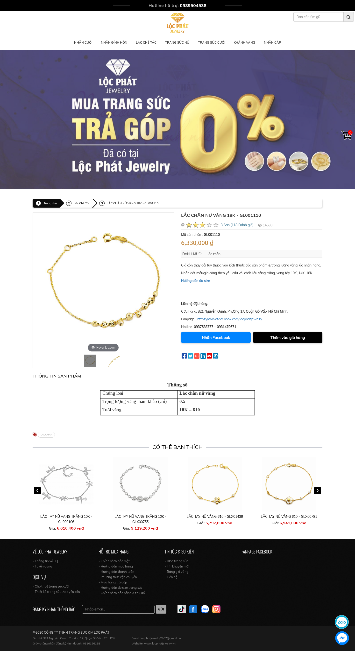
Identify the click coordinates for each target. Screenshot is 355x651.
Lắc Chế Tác (146, 42)
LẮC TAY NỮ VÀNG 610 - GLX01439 (215, 516)
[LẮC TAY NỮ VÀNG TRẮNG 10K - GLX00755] (140, 484)
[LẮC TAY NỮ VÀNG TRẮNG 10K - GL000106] (66, 484)
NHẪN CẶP (272, 42)
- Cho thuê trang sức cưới (51, 586)
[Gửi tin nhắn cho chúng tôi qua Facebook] (342, 638)
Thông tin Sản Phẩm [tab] (57, 376)
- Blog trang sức (176, 561)
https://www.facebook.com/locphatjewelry (229, 319)
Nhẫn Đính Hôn (114, 42)
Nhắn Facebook (216, 337)
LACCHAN (46, 434)
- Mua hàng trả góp (113, 582)
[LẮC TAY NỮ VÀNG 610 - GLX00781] (289, 484)
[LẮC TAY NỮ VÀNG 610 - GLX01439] (215, 484)
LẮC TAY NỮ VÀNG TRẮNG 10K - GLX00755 (140, 519)
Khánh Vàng (244, 42)
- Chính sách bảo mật (114, 561)
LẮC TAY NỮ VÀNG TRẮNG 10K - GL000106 (66, 519)
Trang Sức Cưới (211, 42)
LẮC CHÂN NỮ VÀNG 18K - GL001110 (132, 203)
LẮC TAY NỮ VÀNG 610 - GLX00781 (289, 516)
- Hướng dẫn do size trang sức (120, 587)
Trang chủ (50, 203)
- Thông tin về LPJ (45, 561)
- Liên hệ (171, 577)
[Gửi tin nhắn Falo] (341, 621)
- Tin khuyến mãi (177, 566)
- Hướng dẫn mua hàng (116, 566)
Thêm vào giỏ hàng (287, 337)
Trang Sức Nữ (177, 42)
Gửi (161, 609)
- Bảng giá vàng (176, 572)
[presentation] (37, 490)
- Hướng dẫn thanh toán (116, 572)
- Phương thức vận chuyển (118, 577)
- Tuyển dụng (42, 566)
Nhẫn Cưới (83, 42)
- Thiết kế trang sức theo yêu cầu (56, 592)
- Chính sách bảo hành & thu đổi (122, 593)
